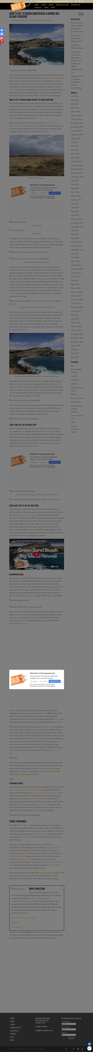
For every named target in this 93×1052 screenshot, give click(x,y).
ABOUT (44, 5)
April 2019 (75, 319)
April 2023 (75, 215)
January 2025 (76, 161)
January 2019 (76, 330)
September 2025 (77, 134)
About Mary (16, 927)
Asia (72, 365)
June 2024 (75, 184)
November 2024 (77, 169)
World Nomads (25, 825)
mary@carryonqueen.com (44, 1030)
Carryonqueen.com (38, 898)
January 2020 (76, 296)
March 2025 (75, 157)
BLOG (46, 7)
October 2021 (76, 246)
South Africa (76, 402)
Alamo (48, 727)
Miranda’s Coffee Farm (27, 515)
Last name (66, 1027)
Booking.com (23, 623)
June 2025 (75, 146)
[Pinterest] (76, 1)
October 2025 (76, 131)
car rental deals (23, 859)
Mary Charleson (15, 20)
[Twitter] (2, 34)
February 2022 (76, 242)
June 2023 (75, 207)
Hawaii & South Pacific (35, 20)
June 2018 (75, 353)
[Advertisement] (36, 952)
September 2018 (77, 342)
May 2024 (75, 188)
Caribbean (75, 380)
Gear (53, 7)
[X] (73, 1)
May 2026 (75, 104)
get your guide (43, 804)
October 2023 (76, 200)
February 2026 (76, 115)
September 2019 (77, 307)
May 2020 (75, 280)
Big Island (55, 78)
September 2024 (77, 177)
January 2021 (76, 265)
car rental (51, 865)
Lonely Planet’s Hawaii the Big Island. (26, 790)
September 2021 (77, 250)
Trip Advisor (54, 862)
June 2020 (75, 276)
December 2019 (77, 299)
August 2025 (76, 138)
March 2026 (75, 111)
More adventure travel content (23, 918)
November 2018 (77, 338)
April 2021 (75, 257)
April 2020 (75, 284)
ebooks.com (36, 798)
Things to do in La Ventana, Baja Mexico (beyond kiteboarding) (77, 82)
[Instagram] (82, 1)
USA (43, 20)
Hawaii (47, 78)
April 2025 (75, 154)
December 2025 (77, 123)
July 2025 (74, 142)
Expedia (57, 719)
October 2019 (76, 303)
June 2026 (75, 100)
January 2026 (76, 119)
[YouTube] (79, 1)
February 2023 (76, 219)
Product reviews (77, 398)
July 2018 (74, 349)
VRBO (11, 623)
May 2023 (75, 211)
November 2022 (77, 223)
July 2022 (74, 230)
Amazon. (55, 793)
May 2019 (74, 315)
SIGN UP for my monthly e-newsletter (45, 873)
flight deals (23, 853)
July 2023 (74, 204)
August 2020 (76, 273)
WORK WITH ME (62, 5)
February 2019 (76, 326)
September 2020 (77, 269)
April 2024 (75, 192)
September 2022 (77, 227)
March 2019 (75, 322)
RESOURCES (75, 5)
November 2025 (77, 127)
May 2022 (75, 234)
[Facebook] (70, 1)
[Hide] (0, 44)
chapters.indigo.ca (39, 793)
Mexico (74, 394)
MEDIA (51, 5)
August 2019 (76, 311)
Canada (74, 376)
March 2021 (75, 261)
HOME (37, 5)
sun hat (12, 293)
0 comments (49, 20)
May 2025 (75, 150)
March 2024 (75, 196)
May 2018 (74, 357)
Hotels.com (42, 713)
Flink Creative (40, 1049)
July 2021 (74, 253)
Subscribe (71, 1038)
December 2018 (77, 334)
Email (64, 1032)
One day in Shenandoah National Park (76, 38)
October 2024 (76, 173)
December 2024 (77, 165)
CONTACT (38, 7)
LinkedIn (14, 922)
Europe (74, 384)
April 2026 (75, 108)
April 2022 (75, 238)
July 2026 (74, 96)
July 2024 (74, 181)
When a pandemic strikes (75, 429)
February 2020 (76, 292)
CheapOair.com (53, 847)
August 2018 (76, 346)
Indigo (19, 798)
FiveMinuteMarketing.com (21, 901)
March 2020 (75, 288)
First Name (66, 1021)
